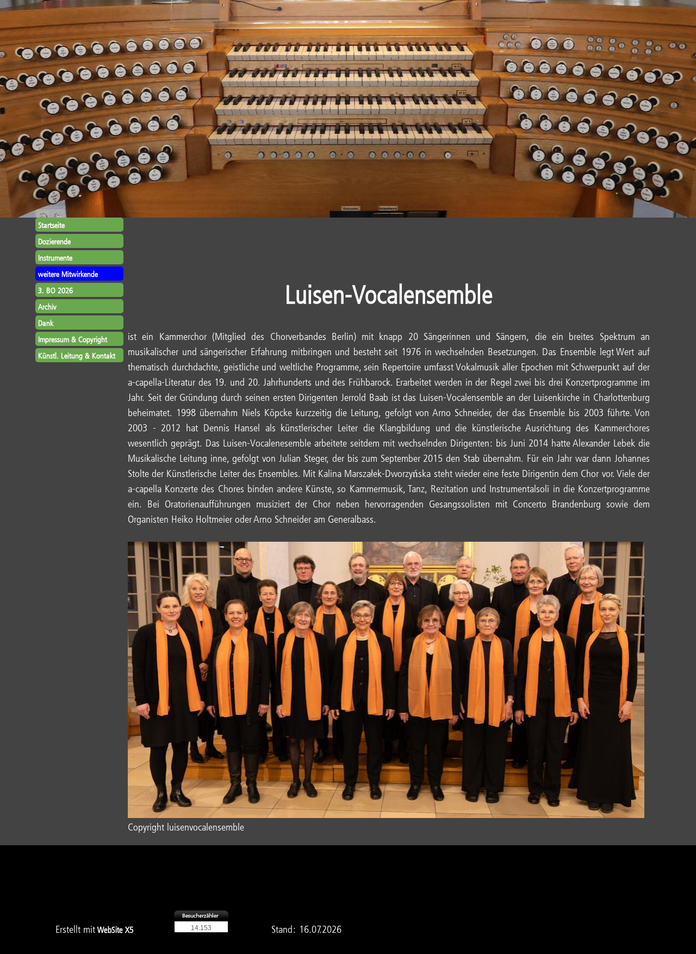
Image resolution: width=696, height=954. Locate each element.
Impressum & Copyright (72, 339)
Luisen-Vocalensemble (389, 293)
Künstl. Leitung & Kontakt (76, 355)
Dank (45, 323)
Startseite (51, 225)
